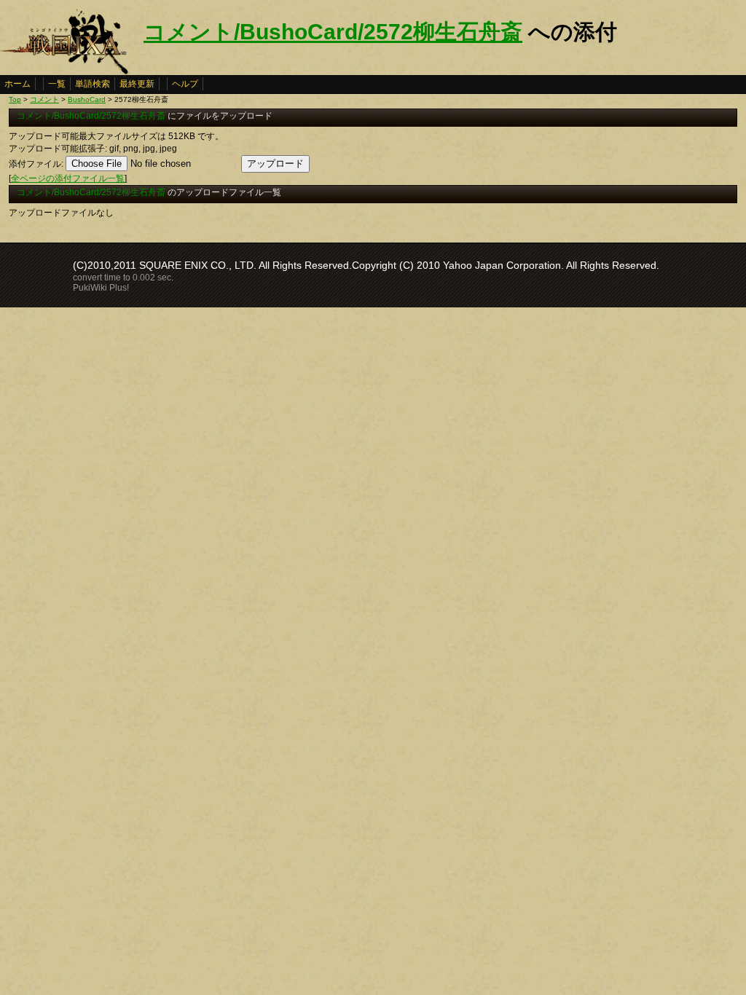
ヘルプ (185, 84)
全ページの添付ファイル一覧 (68, 178)
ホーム (17, 84)
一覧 (57, 84)
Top (15, 99)
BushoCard (87, 99)
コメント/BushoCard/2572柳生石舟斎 (333, 32)
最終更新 (136, 84)
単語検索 (92, 84)
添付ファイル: (36, 164)
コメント (44, 99)
